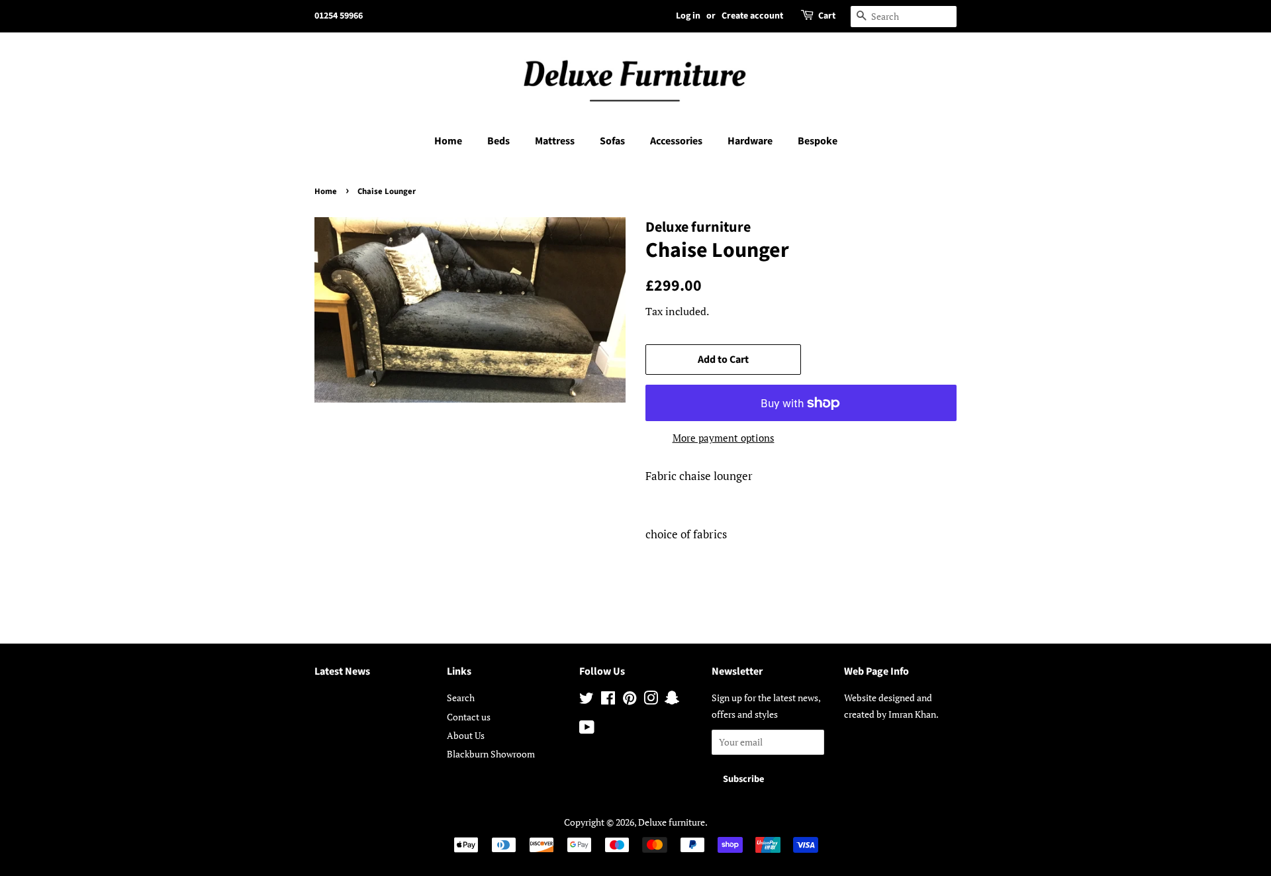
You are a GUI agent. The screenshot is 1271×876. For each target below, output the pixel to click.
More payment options (724, 437)
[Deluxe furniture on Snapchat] (672, 700)
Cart (826, 16)
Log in (688, 16)
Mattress (555, 141)
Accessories (676, 141)
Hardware (750, 141)
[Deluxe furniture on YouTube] (586, 729)
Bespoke (817, 141)
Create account (752, 16)
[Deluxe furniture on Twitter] (586, 700)
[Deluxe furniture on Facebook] (608, 700)
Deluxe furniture (671, 822)
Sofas (612, 141)
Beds (498, 141)
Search (461, 697)
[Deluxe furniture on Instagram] (650, 700)
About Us (466, 735)
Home (448, 141)
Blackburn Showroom (491, 754)
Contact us (469, 716)
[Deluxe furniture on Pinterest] (629, 700)
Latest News (342, 671)
